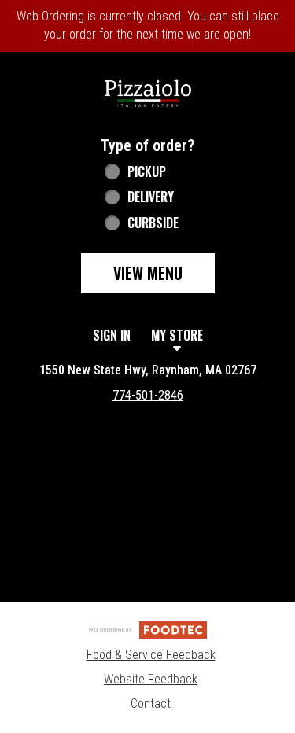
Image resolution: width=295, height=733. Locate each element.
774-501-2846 (147, 395)
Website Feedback (150, 679)
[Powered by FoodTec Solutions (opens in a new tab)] (148, 629)
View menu (148, 273)
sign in (112, 335)
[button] (148, 92)
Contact (151, 703)
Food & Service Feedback (151, 654)
